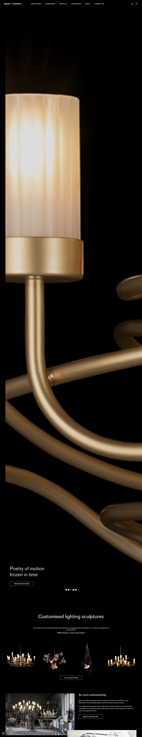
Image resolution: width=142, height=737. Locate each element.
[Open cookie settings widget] (3, 733)
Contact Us (99, 4)
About (87, 4)
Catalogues (50, 4)
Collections (36, 4)
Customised (76, 4)
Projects (63, 4)
